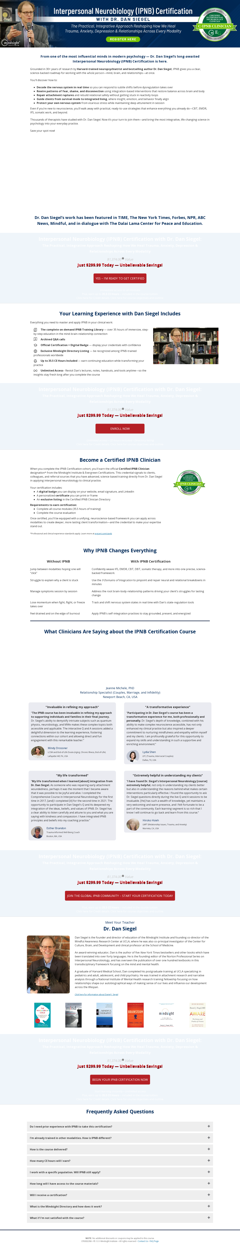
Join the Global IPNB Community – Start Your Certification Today (120, 896)
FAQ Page (154, 1241)
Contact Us (143, 1241)
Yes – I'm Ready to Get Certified (120, 278)
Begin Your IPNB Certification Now (120, 1080)
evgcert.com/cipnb (103, 533)
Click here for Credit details (92, 298)
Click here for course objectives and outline (137, 298)
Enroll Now (120, 429)
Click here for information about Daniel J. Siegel (96, 994)
